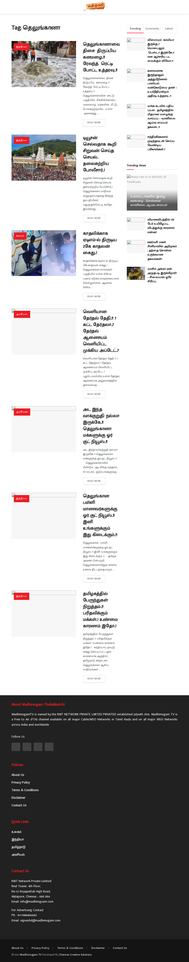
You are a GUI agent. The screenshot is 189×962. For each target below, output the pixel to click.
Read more (94, 122)
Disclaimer (18, 797)
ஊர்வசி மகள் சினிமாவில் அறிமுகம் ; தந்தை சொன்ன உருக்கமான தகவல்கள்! (162, 250)
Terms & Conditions (25, 790)
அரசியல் (22, 314)
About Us (18, 774)
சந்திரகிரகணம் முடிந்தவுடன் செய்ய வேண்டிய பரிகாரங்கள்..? (161, 143)
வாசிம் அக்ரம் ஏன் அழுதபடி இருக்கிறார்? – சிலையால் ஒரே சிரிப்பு (162, 275)
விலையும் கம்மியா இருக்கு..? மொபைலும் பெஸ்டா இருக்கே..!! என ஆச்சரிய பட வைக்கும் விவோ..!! (162, 50)
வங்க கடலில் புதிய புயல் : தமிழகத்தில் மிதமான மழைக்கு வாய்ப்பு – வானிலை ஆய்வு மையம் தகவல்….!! (161, 116)
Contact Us (19, 805)
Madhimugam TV (30, 954)
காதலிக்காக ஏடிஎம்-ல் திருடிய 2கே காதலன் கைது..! (100, 243)
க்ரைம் (20, 236)
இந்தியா (21, 47)
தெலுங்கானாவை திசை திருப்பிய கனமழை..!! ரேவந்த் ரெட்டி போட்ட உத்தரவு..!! (102, 57)
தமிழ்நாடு (19, 847)
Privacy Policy (21, 782)
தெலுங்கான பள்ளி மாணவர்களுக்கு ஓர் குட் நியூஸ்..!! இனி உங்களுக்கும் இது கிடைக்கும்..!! (100, 515)
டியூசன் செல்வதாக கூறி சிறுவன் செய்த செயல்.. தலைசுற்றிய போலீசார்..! (100, 154)
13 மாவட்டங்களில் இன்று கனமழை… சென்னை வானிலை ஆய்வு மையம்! (148, 200)
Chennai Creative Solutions (75, 954)
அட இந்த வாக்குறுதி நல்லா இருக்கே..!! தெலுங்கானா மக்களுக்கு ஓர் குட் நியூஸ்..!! (101, 425)
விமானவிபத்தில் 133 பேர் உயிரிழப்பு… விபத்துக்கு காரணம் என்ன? (161, 226)
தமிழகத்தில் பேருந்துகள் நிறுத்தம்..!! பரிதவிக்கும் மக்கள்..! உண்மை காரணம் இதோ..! (100, 610)
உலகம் (16, 831)
